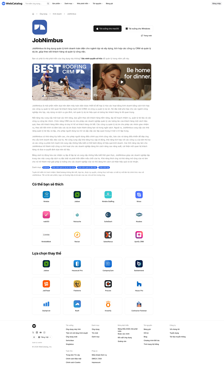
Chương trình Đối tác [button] (152, 340)
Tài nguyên (97, 3)
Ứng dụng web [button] (71, 337)
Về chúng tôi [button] (175, 329)
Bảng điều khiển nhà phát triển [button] (128, 330)
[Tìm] (48, 3)
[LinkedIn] (37, 332)
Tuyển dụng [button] (174, 333)
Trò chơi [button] (95, 333)
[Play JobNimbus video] (61, 82)
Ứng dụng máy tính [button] (73, 329)
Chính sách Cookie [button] (73, 362)
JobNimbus (71, 14)
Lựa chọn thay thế (46, 253)
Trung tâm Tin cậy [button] (73, 355)
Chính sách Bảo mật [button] (73, 359)
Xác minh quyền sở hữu (91, 58)
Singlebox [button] (70, 344)
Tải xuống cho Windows (139, 28)
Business (46, 167)
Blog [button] (145, 337)
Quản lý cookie (37, 342)
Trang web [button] (148, 36)
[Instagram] (44, 332)
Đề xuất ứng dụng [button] (125, 337)
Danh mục (68, 3)
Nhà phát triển (82, 3)
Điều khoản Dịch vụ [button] (99, 355)
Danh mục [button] (96, 337)
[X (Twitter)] (33, 332)
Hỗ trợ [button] (146, 333)
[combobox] (44, 337)
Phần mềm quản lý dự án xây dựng (63, 167)
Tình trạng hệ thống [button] (151, 344)
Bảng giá (109, 3)
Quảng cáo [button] (122, 341)
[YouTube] (41, 332)
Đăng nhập (216, 3)
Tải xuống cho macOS (109, 28)
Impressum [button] (96, 362)
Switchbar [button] (70, 340)
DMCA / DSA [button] (97, 359)
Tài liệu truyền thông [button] (178, 337)
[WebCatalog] (34, 326)
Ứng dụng (43, 14)
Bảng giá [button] (147, 329)
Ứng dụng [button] (95, 329)
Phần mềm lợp (104, 167)
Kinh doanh (57, 14)
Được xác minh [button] (123, 334)
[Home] (33, 14)
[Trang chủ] (12, 3)
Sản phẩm (56, 3)
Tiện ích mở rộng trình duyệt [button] (77, 333)
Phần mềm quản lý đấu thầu (87, 167)
